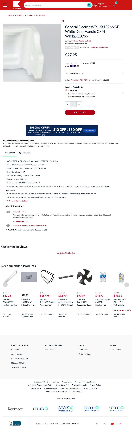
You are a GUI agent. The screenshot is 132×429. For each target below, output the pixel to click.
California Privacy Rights (85, 382)
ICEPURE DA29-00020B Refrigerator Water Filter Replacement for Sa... (102, 302)
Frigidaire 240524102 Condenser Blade (84, 302)
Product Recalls (50, 388)
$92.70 (62, 295)
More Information (14, 206)
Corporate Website (42, 382)
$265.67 (43, 293)
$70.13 (79, 293)
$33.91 (118, 295)
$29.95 (24, 295)
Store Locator (115, 350)
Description (10, 153)
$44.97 (99, 295)
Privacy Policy (95, 385)
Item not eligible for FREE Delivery (82, 96)
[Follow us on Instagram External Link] (120, 423)
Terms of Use (36, 388)
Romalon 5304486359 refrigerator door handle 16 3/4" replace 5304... (10, 302)
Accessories (29, 15)
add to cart (80, 112)
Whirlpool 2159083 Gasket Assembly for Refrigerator (47, 302)
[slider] (120, 309)
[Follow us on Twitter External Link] (104, 423)
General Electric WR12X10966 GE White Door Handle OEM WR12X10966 (92, 31)
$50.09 (81, 295)
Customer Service (19, 345)
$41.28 (7, 295)
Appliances (18, 15)
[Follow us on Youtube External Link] (112, 423)
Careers (56, 382)
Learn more (44, 146)
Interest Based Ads (61, 385)
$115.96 (61, 293)
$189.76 (45, 295)
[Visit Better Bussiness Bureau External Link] (15, 423)
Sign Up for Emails (18, 367)
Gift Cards (49, 350)
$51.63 (6, 293)
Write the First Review (99, 47)
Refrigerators (40, 15)
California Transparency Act (39, 385)
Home (10, 15)
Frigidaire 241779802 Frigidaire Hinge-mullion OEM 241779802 (28, 302)
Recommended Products (18, 266)
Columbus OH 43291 (79, 80)
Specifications (25, 153)
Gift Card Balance (86, 354)
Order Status (16, 354)
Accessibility (67, 382)
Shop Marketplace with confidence (18, 141)
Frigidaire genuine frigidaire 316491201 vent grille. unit (65, 302)
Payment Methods (79, 385)
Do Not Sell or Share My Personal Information (64, 391)
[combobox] (58, 5)
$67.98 (116, 293)
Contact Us (15, 350)
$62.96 (98, 293)
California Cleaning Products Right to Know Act (79, 388)
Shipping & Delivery (19, 363)
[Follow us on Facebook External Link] (97, 423)
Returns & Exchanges (19, 358)
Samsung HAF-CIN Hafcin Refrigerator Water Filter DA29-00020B (120, 302)
